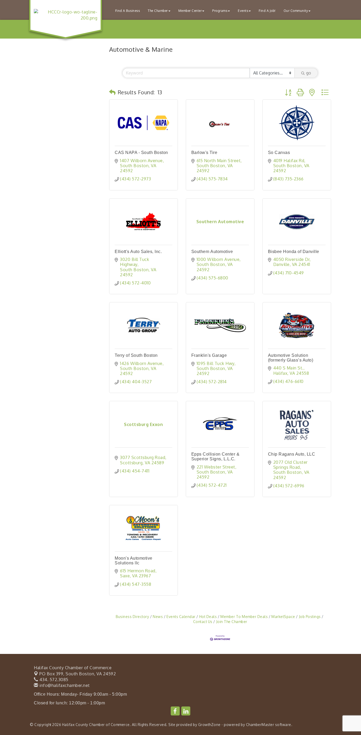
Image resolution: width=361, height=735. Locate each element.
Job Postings (310, 616)
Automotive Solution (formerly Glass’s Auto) (290, 357)
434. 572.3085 (53, 679)
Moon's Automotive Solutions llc (133, 560)
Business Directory (132, 616)
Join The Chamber (231, 621)
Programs (219, 11)
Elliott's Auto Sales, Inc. (138, 251)
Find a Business (127, 11)
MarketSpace (283, 616)
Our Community (296, 11)
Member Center (190, 11)
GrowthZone (209, 724)
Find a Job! (267, 11)
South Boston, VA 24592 (77, 673)
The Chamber (158, 11)
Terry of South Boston (136, 355)
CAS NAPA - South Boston (141, 152)
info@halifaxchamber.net (64, 685)
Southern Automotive (212, 251)
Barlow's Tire (204, 152)
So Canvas (279, 152)
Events (243, 11)
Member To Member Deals (244, 616)
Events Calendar (181, 616)
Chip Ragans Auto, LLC (291, 454)
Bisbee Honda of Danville (293, 251)
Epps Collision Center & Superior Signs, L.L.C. (215, 456)
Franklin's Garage (209, 355)
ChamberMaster (260, 724)
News (158, 616)
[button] (112, 92)
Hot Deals (208, 616)
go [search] (308, 73)
